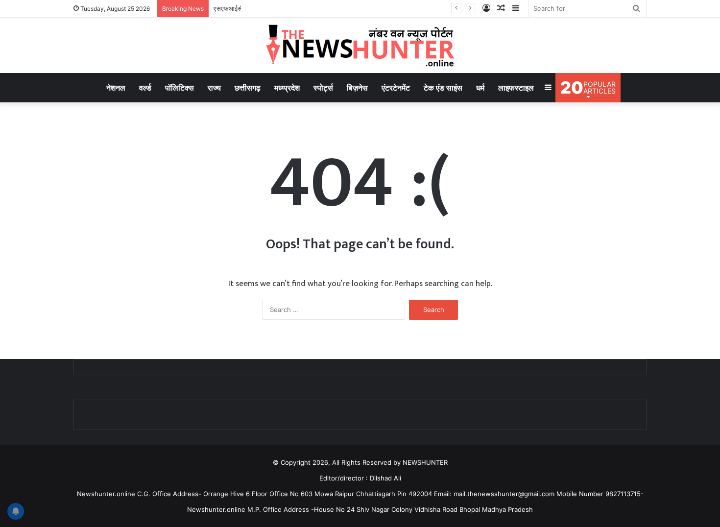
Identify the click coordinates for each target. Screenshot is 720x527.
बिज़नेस (357, 88)
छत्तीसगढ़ (248, 88)
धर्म (480, 88)
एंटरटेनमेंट (396, 88)
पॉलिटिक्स (179, 88)
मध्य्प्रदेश (287, 88)
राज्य (214, 88)
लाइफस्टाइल (516, 88)
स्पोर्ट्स (323, 88)
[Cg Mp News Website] (360, 45)
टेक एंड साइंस (443, 88)
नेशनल (115, 88)
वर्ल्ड (145, 88)
